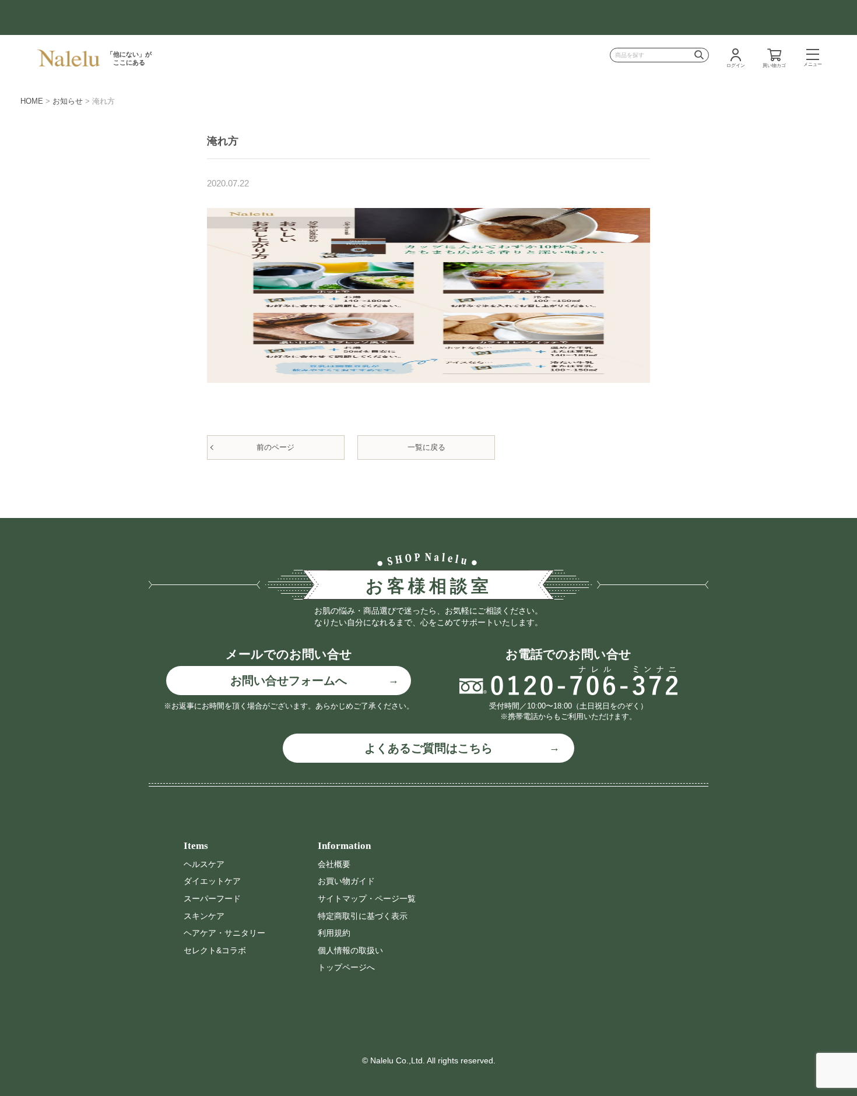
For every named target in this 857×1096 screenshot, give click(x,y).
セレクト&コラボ (215, 950)
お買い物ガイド (346, 881)
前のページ (275, 447)
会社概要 (334, 864)
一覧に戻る (426, 447)
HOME (31, 101)
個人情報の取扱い (350, 950)
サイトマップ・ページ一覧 (367, 898)
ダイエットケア (212, 881)
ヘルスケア (204, 864)
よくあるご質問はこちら (428, 748)
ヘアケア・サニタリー (224, 933)
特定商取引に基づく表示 (363, 916)
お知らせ (67, 101)
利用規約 (334, 933)
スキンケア (204, 916)
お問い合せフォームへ (288, 680)
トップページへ (346, 967)
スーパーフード (212, 898)
